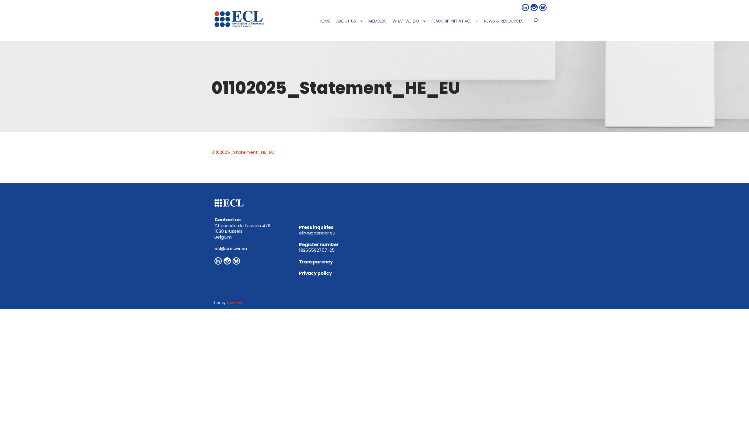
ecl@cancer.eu (230, 248)
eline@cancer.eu (317, 233)
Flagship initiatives (452, 21)
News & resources (503, 21)
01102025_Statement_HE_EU (243, 152)
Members (377, 21)
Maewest (235, 303)
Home (324, 21)
